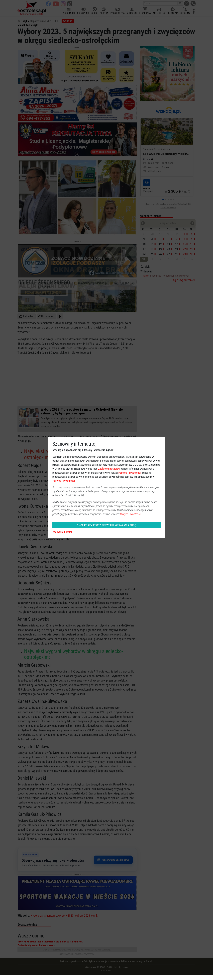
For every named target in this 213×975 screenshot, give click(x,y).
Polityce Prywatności (129, 472)
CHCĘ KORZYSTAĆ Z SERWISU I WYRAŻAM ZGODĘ (106, 525)
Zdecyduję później (62, 532)
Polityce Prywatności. (131, 514)
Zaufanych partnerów (109, 468)
